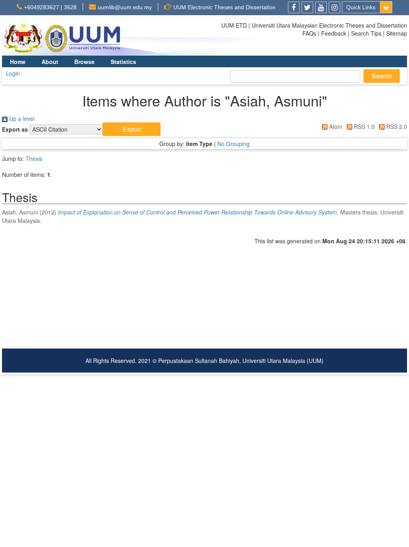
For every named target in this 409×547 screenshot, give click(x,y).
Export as (15, 129)
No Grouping (233, 144)
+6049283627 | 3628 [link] (50, 7)
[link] (294, 7)
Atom (335, 126)
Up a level (21, 118)
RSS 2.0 (396, 126)
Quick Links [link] (360, 7)
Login (13, 73)
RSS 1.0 (363, 126)
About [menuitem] (50, 62)
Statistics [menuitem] (123, 62)
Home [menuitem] (18, 62)
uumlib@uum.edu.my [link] (125, 7)
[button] (132, 129)
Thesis (34, 158)
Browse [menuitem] (84, 62)
